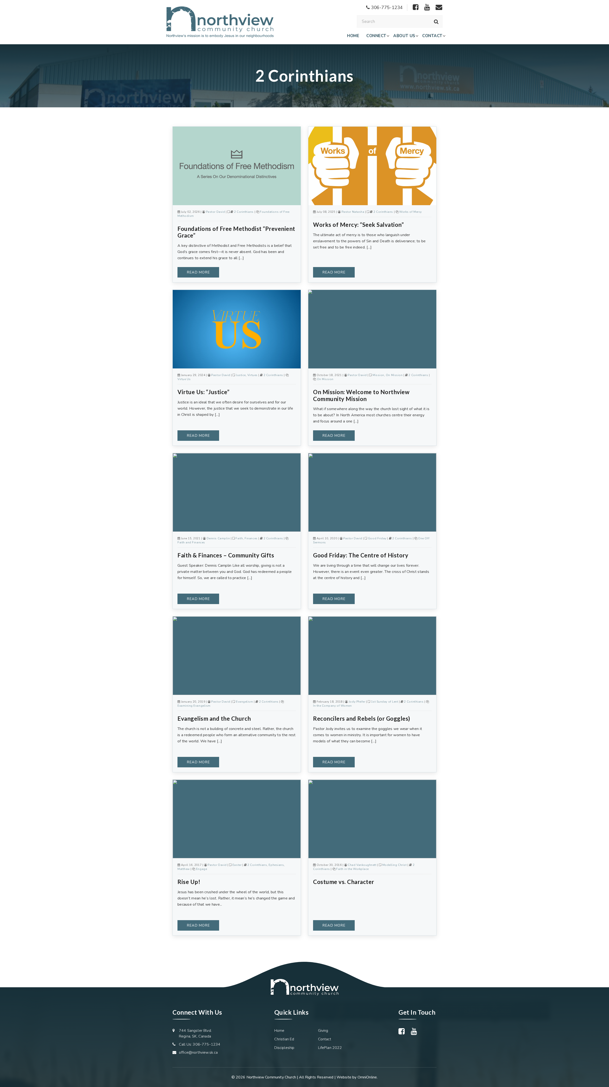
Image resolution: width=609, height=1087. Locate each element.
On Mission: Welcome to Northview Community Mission (361, 395)
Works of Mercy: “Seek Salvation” (358, 224)
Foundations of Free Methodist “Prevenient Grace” (236, 232)
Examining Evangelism (194, 706)
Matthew (183, 869)
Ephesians (276, 865)
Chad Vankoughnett (362, 865)
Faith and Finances (191, 542)
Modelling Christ (394, 865)
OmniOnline (367, 1077)
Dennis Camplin (218, 538)
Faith (239, 538)
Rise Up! (188, 881)
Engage (201, 869)
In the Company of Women (332, 706)
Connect (376, 36)
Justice (241, 375)
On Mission (394, 375)
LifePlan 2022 (330, 1047)
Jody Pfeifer (357, 702)
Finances (251, 538)
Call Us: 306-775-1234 (199, 1044)
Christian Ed (284, 1039)
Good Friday (377, 538)
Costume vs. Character (343, 881)
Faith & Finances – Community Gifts (225, 555)
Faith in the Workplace (352, 869)
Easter (236, 865)
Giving (323, 1030)
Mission (378, 375)
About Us (404, 36)
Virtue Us (184, 379)
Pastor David (215, 212)
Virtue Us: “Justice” (203, 391)
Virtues (252, 375)
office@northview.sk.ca (198, 1052)
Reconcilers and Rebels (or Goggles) (361, 718)
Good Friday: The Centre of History (360, 555)
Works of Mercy (410, 212)
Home (353, 36)
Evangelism (244, 702)
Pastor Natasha (353, 212)
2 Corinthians (244, 212)
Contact (432, 36)
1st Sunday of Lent (384, 702)
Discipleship (284, 1047)
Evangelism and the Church (214, 718)
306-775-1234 (386, 8)
